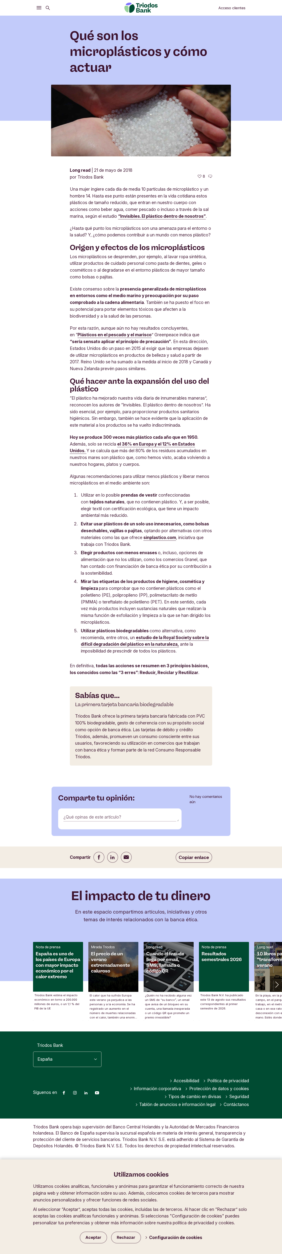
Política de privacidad (228, 1080)
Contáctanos (236, 1104)
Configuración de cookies (175, 1237)
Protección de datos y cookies (219, 1088)
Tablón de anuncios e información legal (177, 1104)
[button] (276, 984)
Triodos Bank (50, 1045)
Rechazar (126, 1237)
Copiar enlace (194, 857)
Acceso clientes (231, 8)
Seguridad (239, 1096)
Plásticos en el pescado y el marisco (115, 334)
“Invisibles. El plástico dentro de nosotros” (162, 216)
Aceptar (93, 1237)
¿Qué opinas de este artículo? (92, 817)
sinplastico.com (159, 537)
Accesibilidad (186, 1080)
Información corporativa (157, 1088)
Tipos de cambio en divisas (194, 1096)
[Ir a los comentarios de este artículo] (210, 176)
